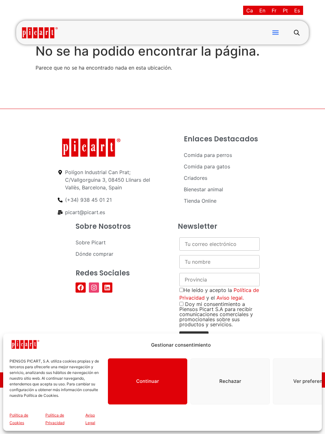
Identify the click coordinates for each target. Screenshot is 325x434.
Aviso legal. (230, 298)
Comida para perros (208, 155)
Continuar (147, 381)
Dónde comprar (94, 254)
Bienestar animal (203, 189)
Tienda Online (200, 201)
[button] (275, 32)
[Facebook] (81, 287)
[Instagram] (94, 287)
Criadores (195, 178)
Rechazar (230, 381)
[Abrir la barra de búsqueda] (297, 32)
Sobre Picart (91, 242)
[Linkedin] (107, 287)
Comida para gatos (207, 166)
